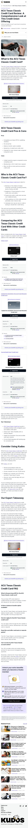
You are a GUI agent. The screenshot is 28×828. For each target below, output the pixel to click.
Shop (2, 809)
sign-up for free (14, 489)
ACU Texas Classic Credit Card (11, 66)
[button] (14, 33)
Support (3, 810)
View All (25, 723)
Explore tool (4, 805)
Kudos (16, 455)
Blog (2, 807)
